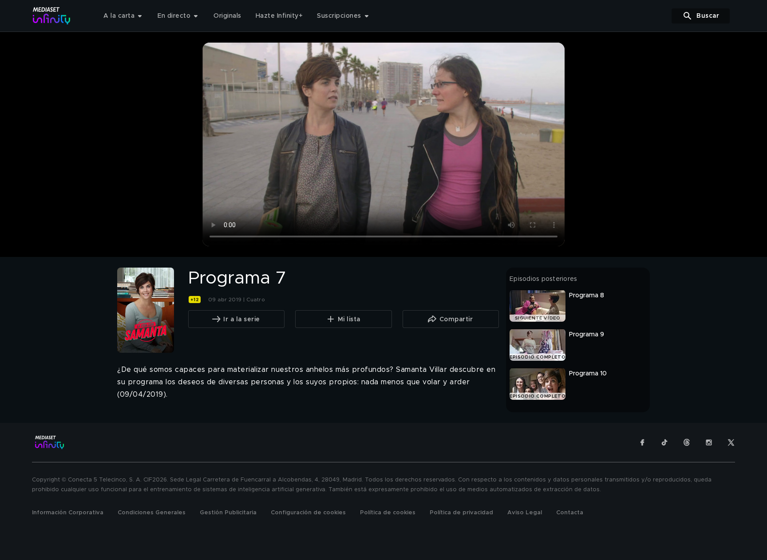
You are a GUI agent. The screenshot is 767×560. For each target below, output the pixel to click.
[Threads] (687, 442)
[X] (731, 442)
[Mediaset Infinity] (51, 16)
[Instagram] (709, 442)
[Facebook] (642, 442)
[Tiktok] (664, 442)
